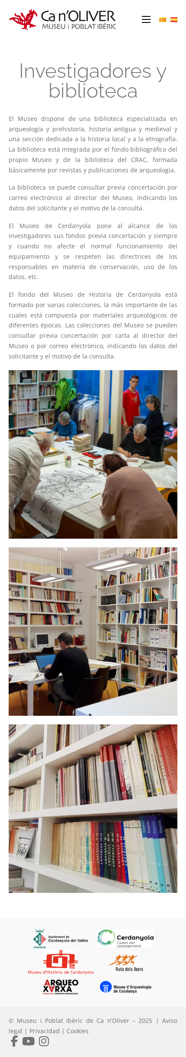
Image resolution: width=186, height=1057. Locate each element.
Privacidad (44, 1031)
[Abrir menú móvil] (146, 19)
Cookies (78, 1031)
